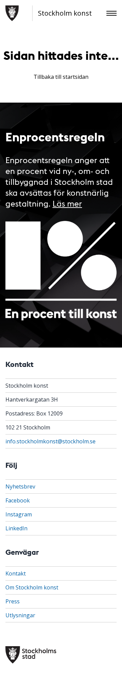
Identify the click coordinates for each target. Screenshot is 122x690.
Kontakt (15, 573)
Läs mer (67, 203)
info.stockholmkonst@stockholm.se (50, 441)
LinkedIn (16, 528)
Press (12, 601)
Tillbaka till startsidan (61, 77)
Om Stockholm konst (31, 587)
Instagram (18, 514)
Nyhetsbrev (20, 486)
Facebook (17, 500)
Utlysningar (20, 615)
